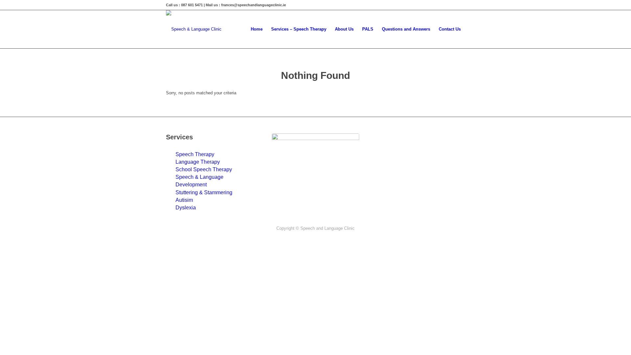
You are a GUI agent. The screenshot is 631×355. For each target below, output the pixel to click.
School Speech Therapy (203, 169)
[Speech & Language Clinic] (194, 29)
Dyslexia (185, 207)
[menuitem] (256, 29)
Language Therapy (197, 162)
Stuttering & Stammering (203, 192)
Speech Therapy (194, 154)
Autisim (184, 200)
